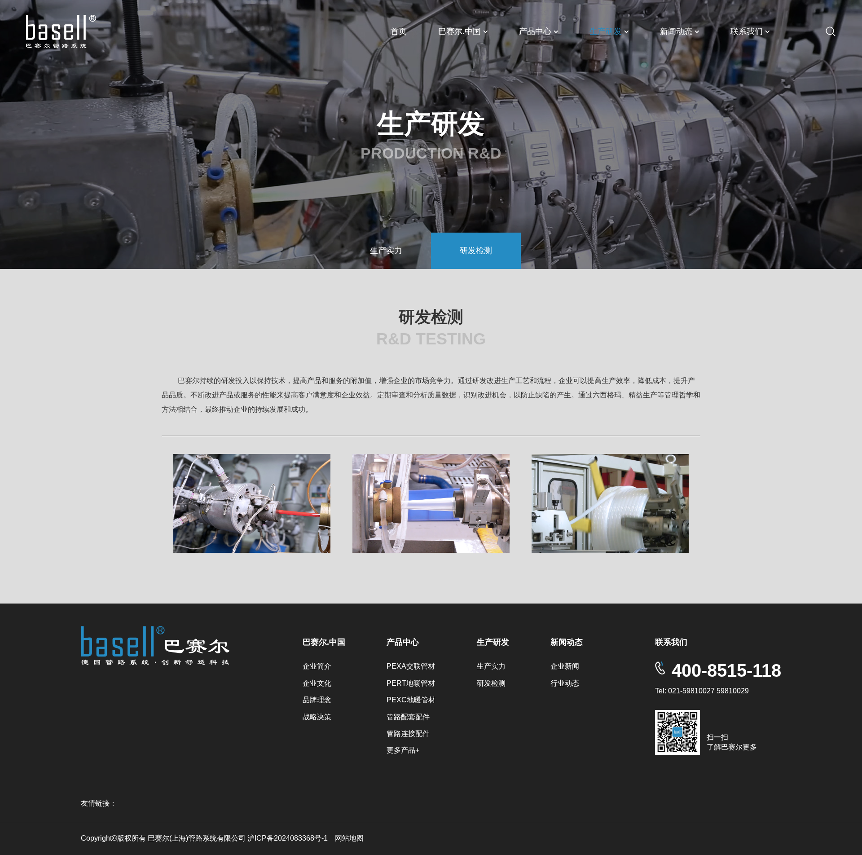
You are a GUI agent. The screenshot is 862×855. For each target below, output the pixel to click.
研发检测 (476, 250)
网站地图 (349, 838)
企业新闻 (564, 666)
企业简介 (317, 666)
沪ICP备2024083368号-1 (288, 838)
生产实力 (386, 250)
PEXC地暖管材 (411, 700)
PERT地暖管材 (411, 683)
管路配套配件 (408, 717)
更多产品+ (403, 750)
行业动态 (564, 683)
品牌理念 (317, 700)
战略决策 (317, 717)
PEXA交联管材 (411, 666)
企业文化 (317, 683)
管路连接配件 (408, 733)
